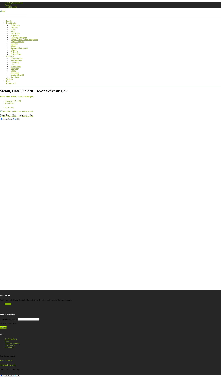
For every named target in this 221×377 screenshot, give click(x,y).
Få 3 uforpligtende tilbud (14, 3)
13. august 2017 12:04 (13, 101)
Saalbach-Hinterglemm (19, 48)
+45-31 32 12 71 (11, 7)
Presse (7, 341)
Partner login (9, 347)
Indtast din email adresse (9, 319)
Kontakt (7, 5)
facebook (8, 304)
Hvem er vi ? (11, 83)
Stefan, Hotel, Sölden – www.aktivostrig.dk (16, 97)
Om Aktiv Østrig (11, 339)
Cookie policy (10, 345)
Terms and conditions (12, 343)
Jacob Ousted (9, 103)
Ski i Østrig (15, 77)
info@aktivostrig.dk (8, 365)
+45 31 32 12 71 (6, 360)
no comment (9, 107)
